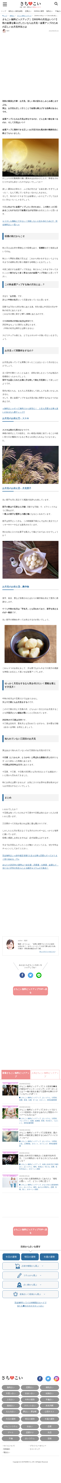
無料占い (49, 11)
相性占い (49, 1387)
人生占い (11, 1399)
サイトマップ (35, 1449)
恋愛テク (30, 1432)
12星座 (54, 1097)
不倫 (11, 1438)
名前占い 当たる (44, 1167)
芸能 (50, 1438)
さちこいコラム (10, 1426)
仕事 (30, 1100)
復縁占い (11, 1405)
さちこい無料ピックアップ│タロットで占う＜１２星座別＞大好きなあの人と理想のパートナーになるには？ (38, 1112)
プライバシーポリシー (38, 1446)
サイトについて (9, 1446)
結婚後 (37, 1121)
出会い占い (30, 1393)
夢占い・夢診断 (30, 1411)
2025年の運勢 (39, 11)
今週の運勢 (49, 1256)
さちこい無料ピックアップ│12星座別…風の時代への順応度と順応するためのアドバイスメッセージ (38, 1135)
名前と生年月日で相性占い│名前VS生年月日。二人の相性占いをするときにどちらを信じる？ (38, 1158)
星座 (25, 1100)
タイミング (44, 1144)
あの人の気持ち (43, 1187)
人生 (21, 1144)
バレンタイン (24, 1121)
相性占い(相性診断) (15, 11)
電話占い (6, 1452)
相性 (35, 1167)
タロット (42, 1100)
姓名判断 (49, 1405)
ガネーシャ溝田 (34, 1169)
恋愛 (21, 1100)
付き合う (49, 1121)
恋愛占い (28, 11)
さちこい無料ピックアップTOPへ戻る (30, 991)
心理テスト (49, 1411)
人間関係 (27, 1144)
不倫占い (49, 1399)
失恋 (50, 1432)
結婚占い (49, 1393)
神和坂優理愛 (52, 1100)
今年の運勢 (30, 1399)
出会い (30, 1426)
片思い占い (11, 1393)
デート (11, 1432)
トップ (3, 11)
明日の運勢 (30, 1256)
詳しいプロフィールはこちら (47, 951)
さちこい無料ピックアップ (24, 15)
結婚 (32, 1121)
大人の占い (11, 1411)
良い (23, 1189)
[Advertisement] (30, 66)
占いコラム (46, 1097)
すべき (35, 1100)
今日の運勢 (11, 1256)
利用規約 (6, 1449)
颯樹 (7, 31)
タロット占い (30, 1405)
